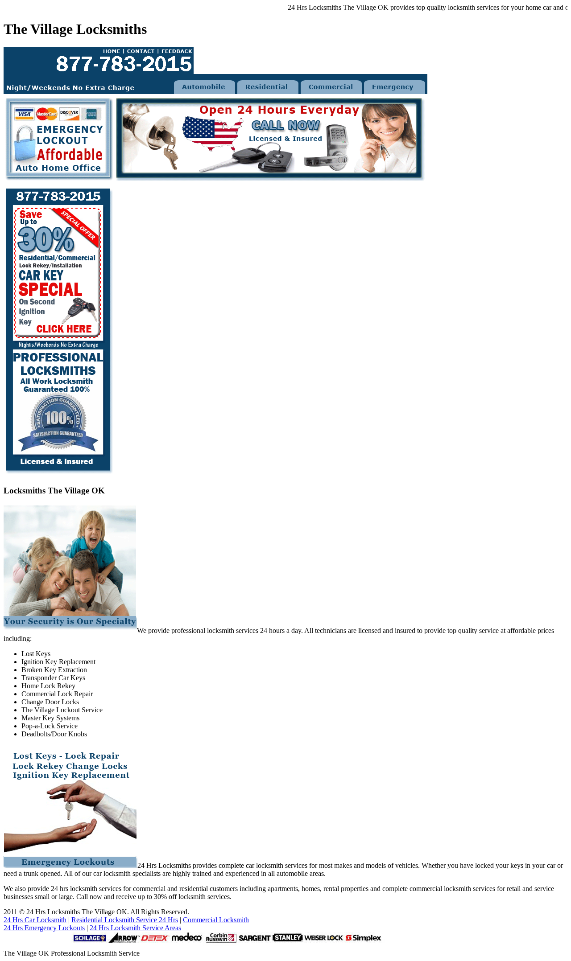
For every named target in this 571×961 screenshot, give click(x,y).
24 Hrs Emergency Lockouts (44, 928)
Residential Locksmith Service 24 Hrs (124, 920)
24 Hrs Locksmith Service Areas (135, 928)
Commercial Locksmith (216, 920)
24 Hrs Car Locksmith (35, 920)
